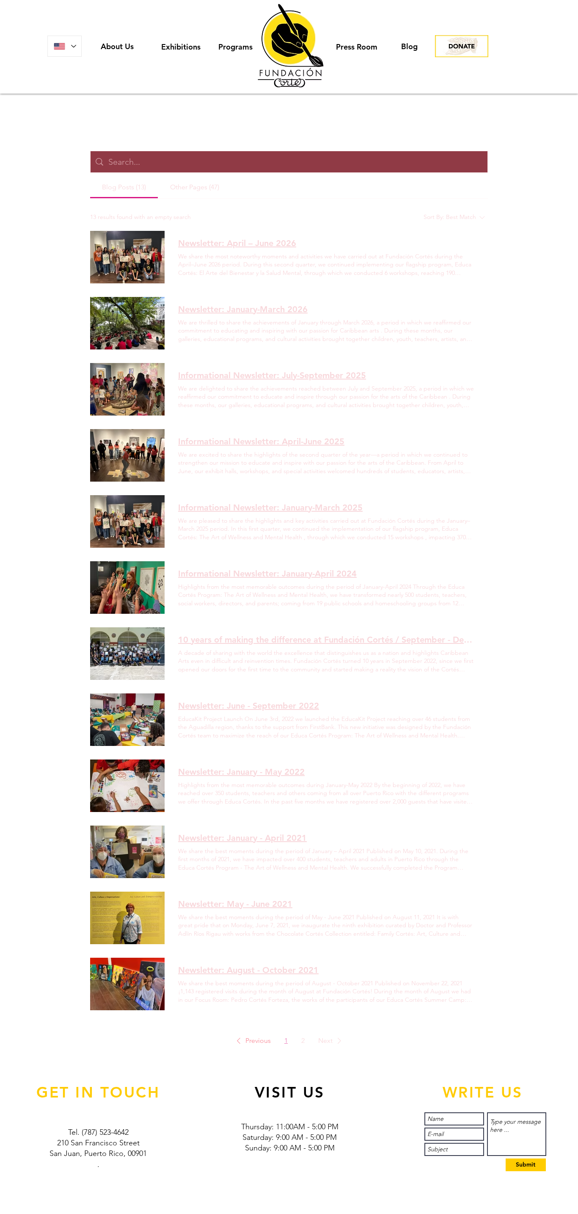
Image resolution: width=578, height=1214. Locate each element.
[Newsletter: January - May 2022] (127, 785)
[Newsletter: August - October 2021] (127, 984)
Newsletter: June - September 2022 (248, 706)
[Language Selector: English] (64, 46)
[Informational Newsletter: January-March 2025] (127, 521)
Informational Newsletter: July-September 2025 (272, 375)
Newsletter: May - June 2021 (235, 904)
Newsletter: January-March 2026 (243, 309)
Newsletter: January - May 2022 (241, 772)
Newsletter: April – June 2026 (237, 243)
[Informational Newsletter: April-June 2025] (127, 455)
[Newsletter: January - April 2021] (127, 852)
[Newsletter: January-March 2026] (127, 323)
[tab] (124, 187)
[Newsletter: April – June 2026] (127, 257)
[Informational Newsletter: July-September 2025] (127, 389)
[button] (252, 1040)
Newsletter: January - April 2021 (242, 838)
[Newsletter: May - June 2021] (127, 918)
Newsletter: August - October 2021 (248, 970)
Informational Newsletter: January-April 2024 (267, 573)
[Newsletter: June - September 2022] (127, 719)
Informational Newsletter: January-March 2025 (270, 507)
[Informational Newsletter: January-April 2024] (127, 587)
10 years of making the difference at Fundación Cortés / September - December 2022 (326, 640)
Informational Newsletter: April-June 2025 (261, 441)
